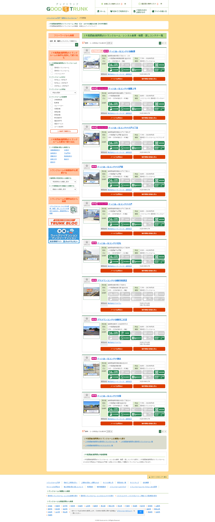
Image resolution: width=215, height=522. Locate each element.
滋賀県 (148, 509)
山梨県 (158, 506)
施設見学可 (58, 121)
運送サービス (58, 124)
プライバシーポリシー (124, 511)
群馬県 (150, 506)
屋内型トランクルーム (61, 67)
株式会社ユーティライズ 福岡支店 (120, 74)
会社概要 (146, 482)
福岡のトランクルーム (69, 18)
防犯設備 (57, 115)
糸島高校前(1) (55, 150)
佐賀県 (158, 512)
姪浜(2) (52, 162)
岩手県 (65, 506)
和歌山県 (157, 509)
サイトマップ (134, 482)
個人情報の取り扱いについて (73, 487)
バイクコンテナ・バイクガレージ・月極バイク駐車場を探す (137, 496)
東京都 (103, 506)
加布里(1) (53, 153)
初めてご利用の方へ (70, 482)
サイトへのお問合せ (53, 487)
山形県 (88, 506)
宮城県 (80, 506)
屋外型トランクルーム (61, 71)
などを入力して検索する (63, 41)
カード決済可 (58, 127)
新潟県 (57, 509)
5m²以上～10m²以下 (61, 83)
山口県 (57, 512)
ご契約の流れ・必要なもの (90, 482)
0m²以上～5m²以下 (60, 80)
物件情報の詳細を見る (149, 79)
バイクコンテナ (59, 74)
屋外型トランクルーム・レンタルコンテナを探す (97, 496)
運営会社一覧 (121, 482)
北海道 (50, 506)
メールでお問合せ (117, 79)
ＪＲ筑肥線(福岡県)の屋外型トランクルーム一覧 (137, 441)
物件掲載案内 (101, 487)
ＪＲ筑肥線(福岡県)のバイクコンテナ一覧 (99, 445)
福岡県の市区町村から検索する (61, 178)
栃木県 (142, 506)
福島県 (95, 506)
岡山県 (65, 512)
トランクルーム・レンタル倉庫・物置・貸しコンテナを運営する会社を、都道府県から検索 (59, 209)
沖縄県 (50, 515)
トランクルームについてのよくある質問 (143, 487)
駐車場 (56, 103)
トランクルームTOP (53, 18)
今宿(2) (66, 150)
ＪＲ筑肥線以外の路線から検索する (62, 186)
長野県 (50, 509)
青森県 (57, 506)
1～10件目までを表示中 (98, 43)
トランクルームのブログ (118, 487)
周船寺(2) (53, 156)
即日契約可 (58, 118)
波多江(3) (53, 159)
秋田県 (73, 506)
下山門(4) (67, 153)
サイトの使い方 (108, 482)
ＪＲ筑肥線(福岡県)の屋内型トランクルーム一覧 (101, 441)
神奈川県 (111, 506)
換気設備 (57, 112)
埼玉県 (120, 506)
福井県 (65, 509)
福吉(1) (66, 159)
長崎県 (150, 512)
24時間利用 (58, 100)
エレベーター (58, 106)
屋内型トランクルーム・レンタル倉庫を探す (63, 496)
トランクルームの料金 (58, 89)
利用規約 (90, 487)
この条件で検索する (64, 131)
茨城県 (135, 506)
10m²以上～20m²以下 (61, 86)
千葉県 (127, 506)
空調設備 (57, 109)
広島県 (50, 512)
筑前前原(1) (68, 156)
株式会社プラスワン (114, 303)
